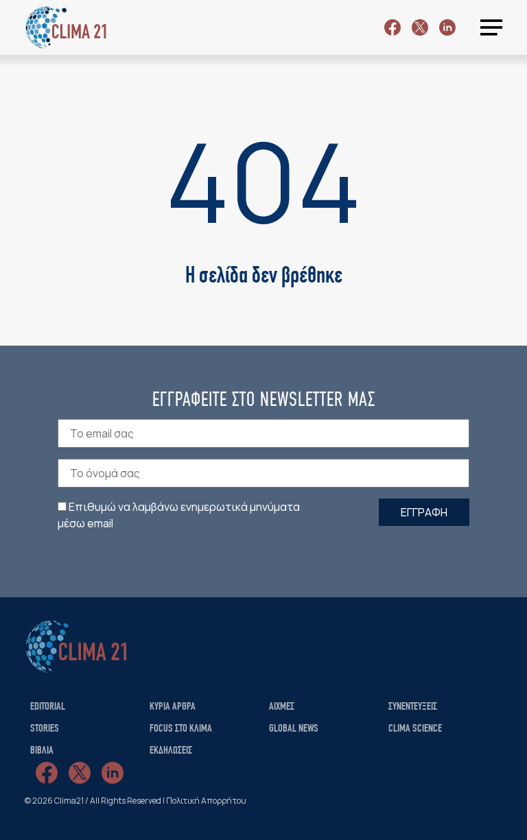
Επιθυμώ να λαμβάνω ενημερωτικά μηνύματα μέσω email (179, 515)
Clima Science (415, 728)
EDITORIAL (47, 706)
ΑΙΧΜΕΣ (281, 706)
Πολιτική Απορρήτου (206, 800)
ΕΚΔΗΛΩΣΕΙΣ (171, 750)
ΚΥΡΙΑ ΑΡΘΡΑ (173, 706)
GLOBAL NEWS (293, 728)
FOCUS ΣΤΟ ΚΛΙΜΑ (181, 728)
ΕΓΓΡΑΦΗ (424, 512)
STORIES (44, 728)
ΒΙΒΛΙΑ (42, 750)
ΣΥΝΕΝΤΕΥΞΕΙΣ (412, 706)
